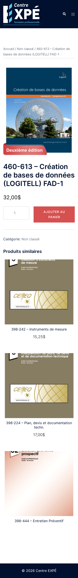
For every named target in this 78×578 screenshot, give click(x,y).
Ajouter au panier (54, 214)
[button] (64, 14)
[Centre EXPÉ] (21, 14)
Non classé (25, 49)
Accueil (8, 49)
